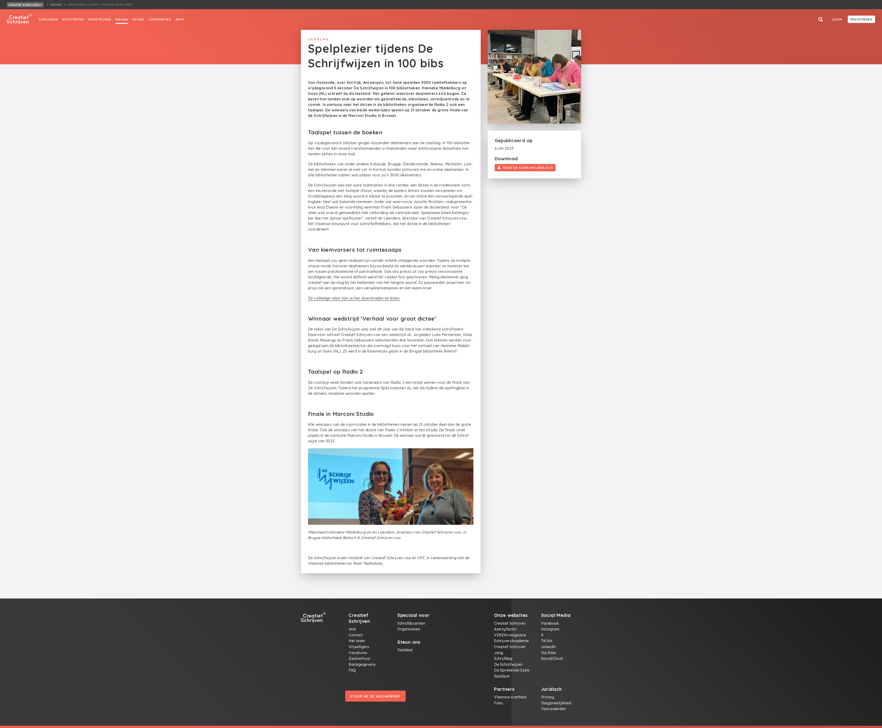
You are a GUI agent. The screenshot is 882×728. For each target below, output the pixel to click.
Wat (352, 629)
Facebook (550, 623)
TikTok (546, 640)
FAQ (352, 670)
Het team (357, 640)
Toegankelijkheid (556, 703)
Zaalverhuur (359, 658)
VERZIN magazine (510, 635)
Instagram (550, 629)
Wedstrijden (99, 19)
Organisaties (408, 629)
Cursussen (48, 19)
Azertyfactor (505, 629)
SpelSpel (501, 676)
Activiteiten (73, 19)
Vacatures (358, 652)
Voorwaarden (553, 708)
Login (837, 19)
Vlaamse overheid (510, 697)
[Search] (820, 19)
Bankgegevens (362, 664)
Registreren (861, 19)
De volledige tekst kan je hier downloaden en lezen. (354, 298)
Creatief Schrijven (24, 5)
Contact (356, 635)
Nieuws (122, 19)
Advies (138, 19)
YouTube (548, 652)
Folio (498, 703)
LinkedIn (548, 646)
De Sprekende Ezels (511, 670)
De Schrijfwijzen (508, 664)
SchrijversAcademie (511, 640)
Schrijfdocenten (411, 623)
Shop (180, 19)
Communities (160, 19)
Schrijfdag (503, 658)
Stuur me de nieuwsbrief (375, 696)
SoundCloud (552, 658)
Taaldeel (405, 650)
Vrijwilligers (359, 646)
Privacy (547, 697)
